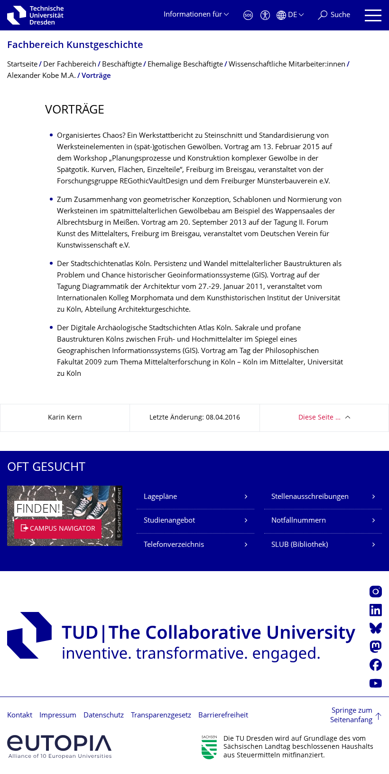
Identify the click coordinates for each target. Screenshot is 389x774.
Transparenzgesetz (161, 715)
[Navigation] (373, 15)
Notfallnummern (298, 521)
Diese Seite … (319, 418)
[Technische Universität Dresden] (35, 15)
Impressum (57, 715)
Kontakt (19, 715)
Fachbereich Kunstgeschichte (75, 45)
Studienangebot (169, 521)
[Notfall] (248, 15)
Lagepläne (160, 497)
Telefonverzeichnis (174, 545)
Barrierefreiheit (223, 715)
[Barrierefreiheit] (265, 15)
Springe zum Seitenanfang (351, 715)
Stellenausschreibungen (310, 497)
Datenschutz (103, 715)
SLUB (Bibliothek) (299, 545)
